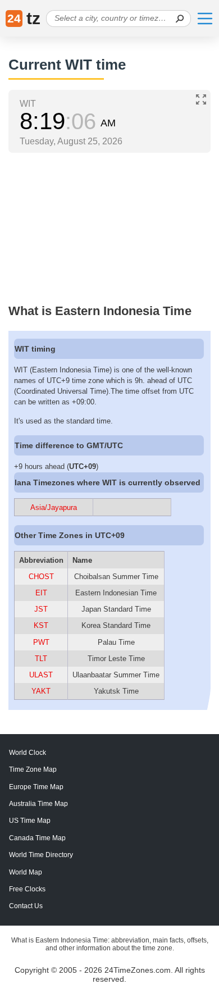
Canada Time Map (37, 838)
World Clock (27, 753)
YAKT (41, 691)
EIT (41, 593)
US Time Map (30, 821)
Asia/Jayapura (53, 507)
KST (41, 625)
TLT (41, 658)
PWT (41, 642)
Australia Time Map (38, 804)
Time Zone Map (33, 769)
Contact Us (26, 906)
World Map (25, 872)
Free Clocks (27, 889)
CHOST (41, 576)
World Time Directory (41, 855)
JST (41, 609)
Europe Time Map (36, 787)
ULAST (41, 675)
